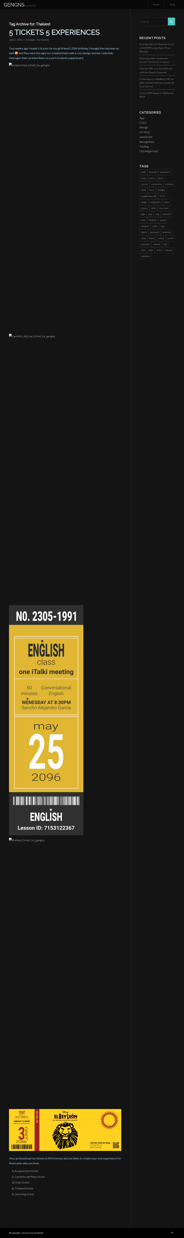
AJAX (143, 172)
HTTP (162, 196)
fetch (151, 190)
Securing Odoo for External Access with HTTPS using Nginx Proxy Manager (156, 47)
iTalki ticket (22, 1182)
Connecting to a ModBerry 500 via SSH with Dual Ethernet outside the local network (156, 82)
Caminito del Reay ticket (30, 1176)
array (143, 178)
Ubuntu (168, 250)
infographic (155, 202)
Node (154, 226)
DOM (143, 190)
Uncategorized (148, 151)
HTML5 (144, 132)
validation (145, 256)
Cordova (169, 184)
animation (164, 172)
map (157, 214)
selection (145, 244)
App (142, 118)
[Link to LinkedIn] (172, 1232)
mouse (163, 220)
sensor (156, 244)
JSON (153, 208)
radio (143, 238)
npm (163, 226)
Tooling (144, 146)
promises (167, 232)
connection (156, 184)
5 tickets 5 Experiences (54, 32)
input (166, 202)
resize (161, 238)
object (144, 232)
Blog (172, 4)
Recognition (146, 141)
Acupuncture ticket (26, 1171)
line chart (164, 208)
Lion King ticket (24, 1194)
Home (156, 4)
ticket (159, 250)
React (152, 238)
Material (167, 214)
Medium (153, 220)
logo (143, 214)
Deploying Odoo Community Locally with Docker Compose (154, 59)
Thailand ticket (24, 1188)
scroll (170, 238)
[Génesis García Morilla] (24, 4)
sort (165, 244)
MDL (143, 220)
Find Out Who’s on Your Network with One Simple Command (155, 70)
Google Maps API (148, 196)
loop (150, 214)
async (152, 178)
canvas (144, 184)
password (154, 232)
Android (153, 172)
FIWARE (161, 190)
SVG (143, 250)
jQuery (144, 208)
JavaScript (145, 136)
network (145, 226)
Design (31, 39)
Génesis (45, 39)
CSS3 (142, 122)
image (144, 202)
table (150, 250)
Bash (160, 178)
